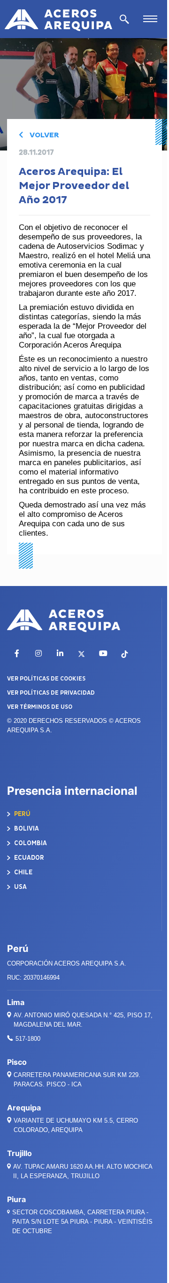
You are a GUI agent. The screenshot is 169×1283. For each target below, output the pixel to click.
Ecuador (28, 858)
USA (20, 887)
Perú (22, 814)
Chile (22, 872)
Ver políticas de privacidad (51, 693)
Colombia (30, 843)
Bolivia (26, 828)
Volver (43, 135)
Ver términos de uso (39, 707)
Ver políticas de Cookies (46, 678)
